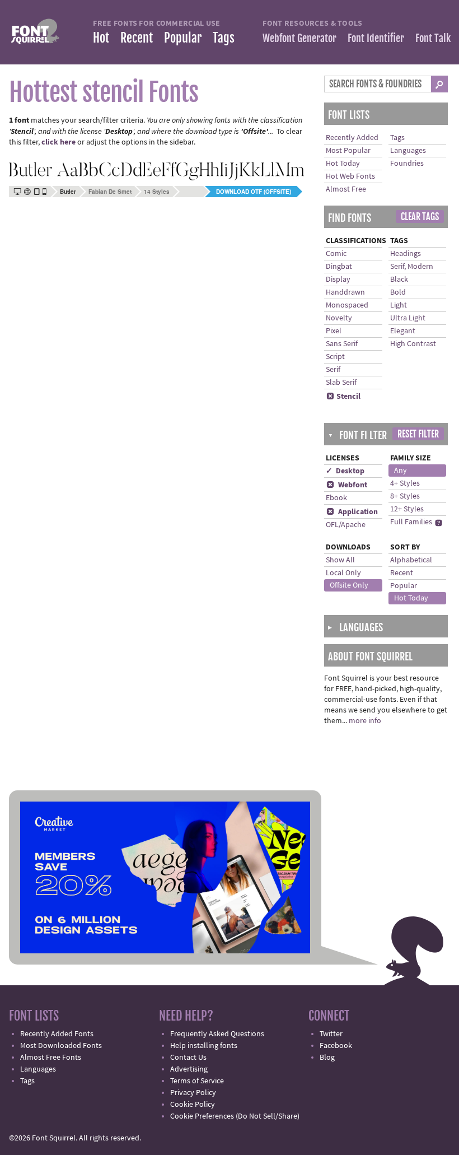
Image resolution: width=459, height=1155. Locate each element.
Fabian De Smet (110, 191)
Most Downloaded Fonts (61, 1046)
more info (365, 721)
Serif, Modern (411, 267)
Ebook (336, 498)
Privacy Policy (193, 1093)
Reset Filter (418, 434)
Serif (333, 370)
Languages (408, 151)
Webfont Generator (299, 38)
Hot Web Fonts (350, 176)
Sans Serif (342, 344)
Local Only (343, 573)
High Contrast (413, 344)
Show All (340, 560)
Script (335, 357)
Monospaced (347, 305)
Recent (136, 37)
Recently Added (352, 138)
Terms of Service (197, 1081)
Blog (327, 1057)
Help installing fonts (203, 1046)
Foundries (407, 164)
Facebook (336, 1046)
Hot (101, 37)
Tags (224, 37)
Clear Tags (420, 216)
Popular (183, 37)
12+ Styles (407, 509)
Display (338, 279)
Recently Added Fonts (56, 1034)
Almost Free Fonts (50, 1057)
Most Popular (348, 151)
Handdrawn (345, 292)
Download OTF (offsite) (253, 191)
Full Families (411, 522)
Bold (398, 292)
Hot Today (343, 164)
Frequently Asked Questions (217, 1034)
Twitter (331, 1034)
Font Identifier (376, 38)
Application (352, 512)
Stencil (343, 396)
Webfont (346, 485)
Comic (336, 254)
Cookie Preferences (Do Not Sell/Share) (234, 1116)
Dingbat (339, 267)
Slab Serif (341, 383)
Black (399, 279)
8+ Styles (405, 496)
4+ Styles (405, 483)
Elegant (402, 331)
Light (398, 305)
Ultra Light (407, 318)
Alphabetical (411, 560)
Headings (405, 254)
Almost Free (346, 189)
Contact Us (188, 1057)
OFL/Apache (346, 525)
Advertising (189, 1069)
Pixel (333, 331)
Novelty (339, 318)
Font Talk (433, 38)
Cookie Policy (192, 1105)
